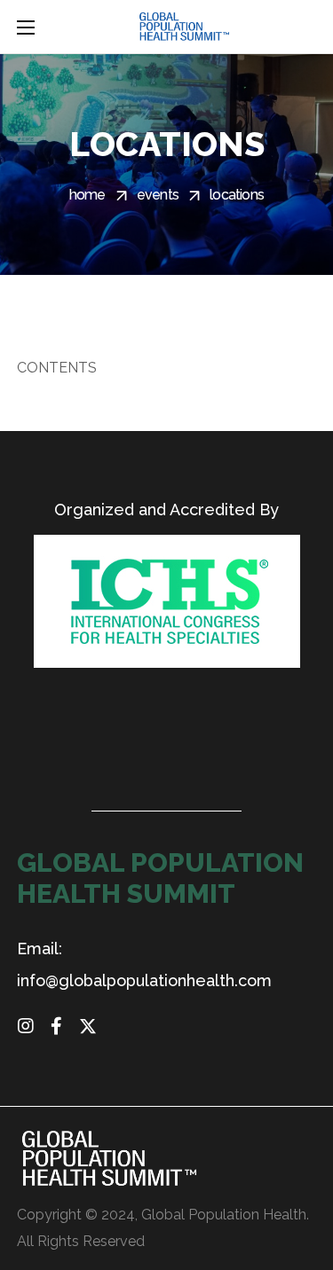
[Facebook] (57, 1026)
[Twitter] (88, 1026)
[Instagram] (26, 1026)
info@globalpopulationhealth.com (144, 980)
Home (87, 194)
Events (157, 194)
